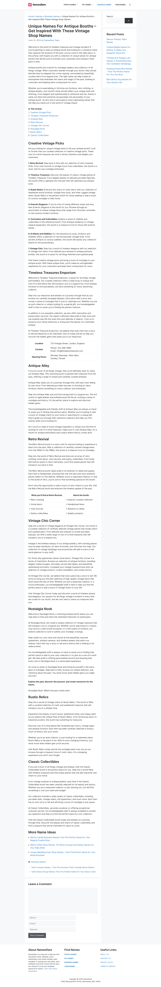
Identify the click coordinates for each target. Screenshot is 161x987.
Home (31, 16)
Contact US (105, 958)
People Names (70, 5)
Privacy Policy (106, 962)
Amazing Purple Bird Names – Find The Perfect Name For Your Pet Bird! (119, 72)
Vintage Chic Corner (40, 125)
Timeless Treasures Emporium (44, 116)
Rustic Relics (36, 132)
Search (110, 16)
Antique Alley (37, 119)
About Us (104, 954)
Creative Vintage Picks (40, 112)
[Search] (129, 20)
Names (39, 16)
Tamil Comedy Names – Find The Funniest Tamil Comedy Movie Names (62, 867)
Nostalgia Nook (38, 129)
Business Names (104, 5)
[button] (130, 4)
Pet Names (86, 5)
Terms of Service (107, 966)
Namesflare (39, 4)
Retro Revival (37, 122)
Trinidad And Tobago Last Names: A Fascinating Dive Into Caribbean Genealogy (119, 61)
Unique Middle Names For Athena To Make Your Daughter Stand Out (118, 50)
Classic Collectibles (40, 135)
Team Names (120, 5)
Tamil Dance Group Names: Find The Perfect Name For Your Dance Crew (63, 872)
